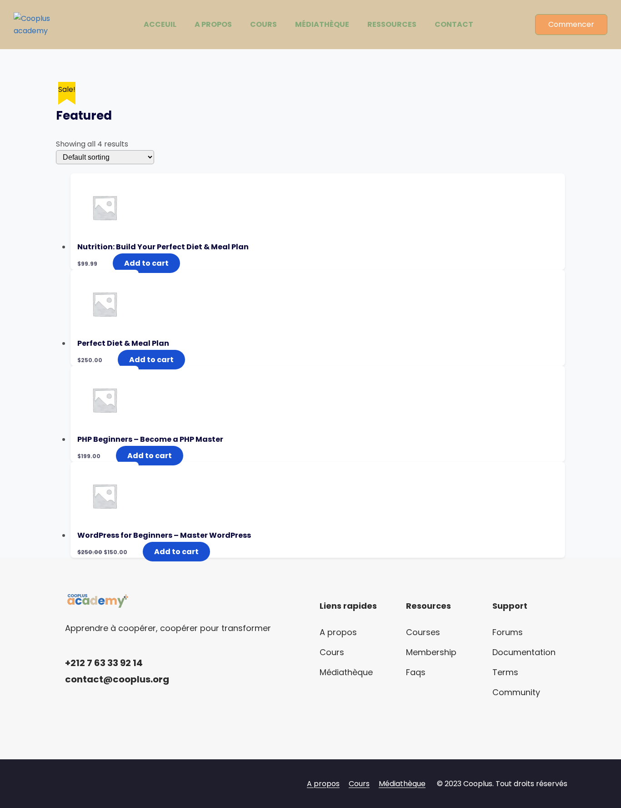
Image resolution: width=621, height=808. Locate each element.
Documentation (524, 652)
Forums (507, 632)
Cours (263, 24)
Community (516, 692)
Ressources (391, 24)
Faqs (416, 672)
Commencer (571, 24)
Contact (454, 24)
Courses (423, 632)
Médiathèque (322, 24)
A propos (213, 24)
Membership (431, 652)
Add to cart (146, 263)
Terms (505, 672)
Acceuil (160, 24)
